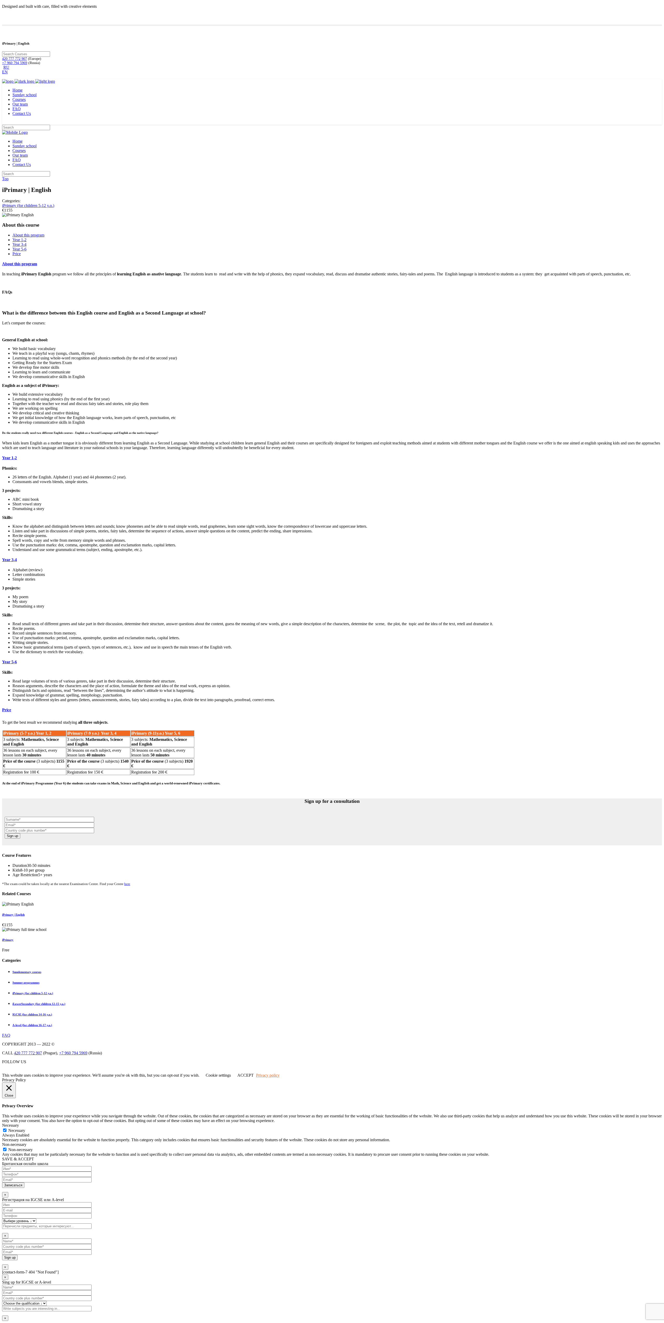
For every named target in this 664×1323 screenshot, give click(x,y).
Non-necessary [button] (14, 1144)
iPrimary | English (13, 914)
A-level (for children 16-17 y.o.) (32, 1025)
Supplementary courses (26, 971)
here (127, 884)
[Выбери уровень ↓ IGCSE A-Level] (332, 1215)
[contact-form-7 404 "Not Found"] (30, 1272)
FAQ (6, 1035)
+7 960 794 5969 (14, 63)
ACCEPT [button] (245, 1075)
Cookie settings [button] (218, 1075)
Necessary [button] (10, 1125)
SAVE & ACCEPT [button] (18, 1159)
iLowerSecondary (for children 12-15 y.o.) (38, 1003)
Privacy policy (268, 1075)
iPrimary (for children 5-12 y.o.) (28, 205)
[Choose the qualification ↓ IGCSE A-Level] (332, 1298)
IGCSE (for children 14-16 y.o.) (32, 1014)
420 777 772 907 (14, 59)
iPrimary (7, 939)
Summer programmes (25, 982)
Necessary (16, 1130)
